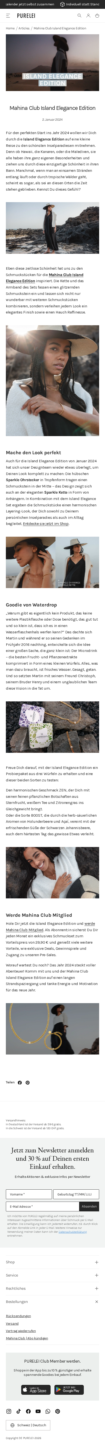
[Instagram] (9, 1411)
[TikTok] (18, 1411)
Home (10, 28)
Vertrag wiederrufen (21, 1331)
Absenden (89, 1206)
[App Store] (36, 1390)
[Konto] (88, 16)
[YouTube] (38, 1411)
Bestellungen (17, 1301)
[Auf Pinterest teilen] (27, 1082)
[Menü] (7, 15)
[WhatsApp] (48, 1411)
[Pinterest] (58, 1411)
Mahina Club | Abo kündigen (27, 1338)
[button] (80, 16)
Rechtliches (16, 1288)
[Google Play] (69, 1390)
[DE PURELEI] (26, 15)
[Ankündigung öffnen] (52, 4)
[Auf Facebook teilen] (19, 1082)
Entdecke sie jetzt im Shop (46, 523)
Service (12, 1275)
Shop (10, 1262)
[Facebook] (28, 1411)
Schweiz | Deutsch (31, 1425)
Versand (12, 1324)
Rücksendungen (18, 1316)
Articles (24, 28)
